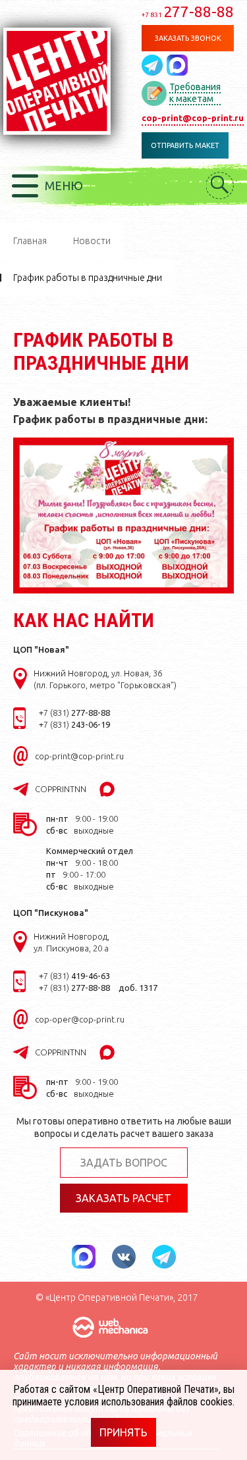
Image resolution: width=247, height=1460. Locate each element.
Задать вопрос (123, 1163)
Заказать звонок (188, 38)
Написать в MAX (177, 65)
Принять (123, 1432)
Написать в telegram (154, 65)
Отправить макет (185, 145)
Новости (92, 241)
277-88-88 (188, 11)
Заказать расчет (123, 1198)
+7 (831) (74, 712)
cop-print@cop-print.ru (193, 117)
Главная (30, 241)
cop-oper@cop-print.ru (79, 1019)
